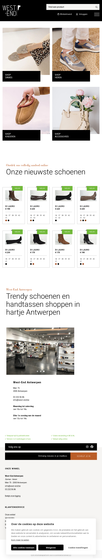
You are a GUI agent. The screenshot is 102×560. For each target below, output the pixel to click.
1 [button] (37, 371)
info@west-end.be (21, 400)
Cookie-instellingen (78, 547)
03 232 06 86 (18, 397)
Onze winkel (10, 515)
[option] (40, 351)
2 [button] (40, 371)
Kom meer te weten (20, 540)
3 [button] (43, 371)
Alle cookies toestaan (23, 547)
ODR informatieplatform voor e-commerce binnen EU (51, 555)
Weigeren (51, 547)
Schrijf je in (83, 456)
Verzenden (9, 518)
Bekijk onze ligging (12, 496)
